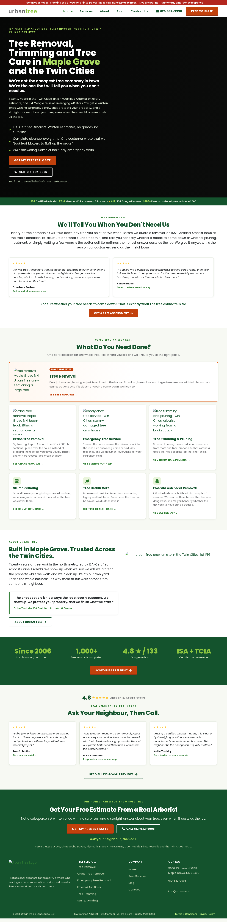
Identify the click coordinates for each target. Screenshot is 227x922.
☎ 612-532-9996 (169, 11)
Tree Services (137, 876)
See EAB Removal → (166, 512)
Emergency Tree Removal (94, 880)
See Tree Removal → (63, 394)
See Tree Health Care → (99, 509)
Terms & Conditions (186, 914)
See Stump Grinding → (28, 509)
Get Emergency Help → (99, 463)
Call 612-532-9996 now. (121, 2)
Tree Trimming (86, 894)
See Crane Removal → (28, 463)
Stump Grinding (87, 900)
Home (68, 11)
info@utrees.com (179, 891)
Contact (134, 889)
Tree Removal (86, 867)
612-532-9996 (177, 881)
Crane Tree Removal (90, 873)
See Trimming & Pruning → (171, 460)
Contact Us (139, 11)
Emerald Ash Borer (89, 887)
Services (86, 11)
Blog (120, 11)
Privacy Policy (207, 914)
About (104, 11)
